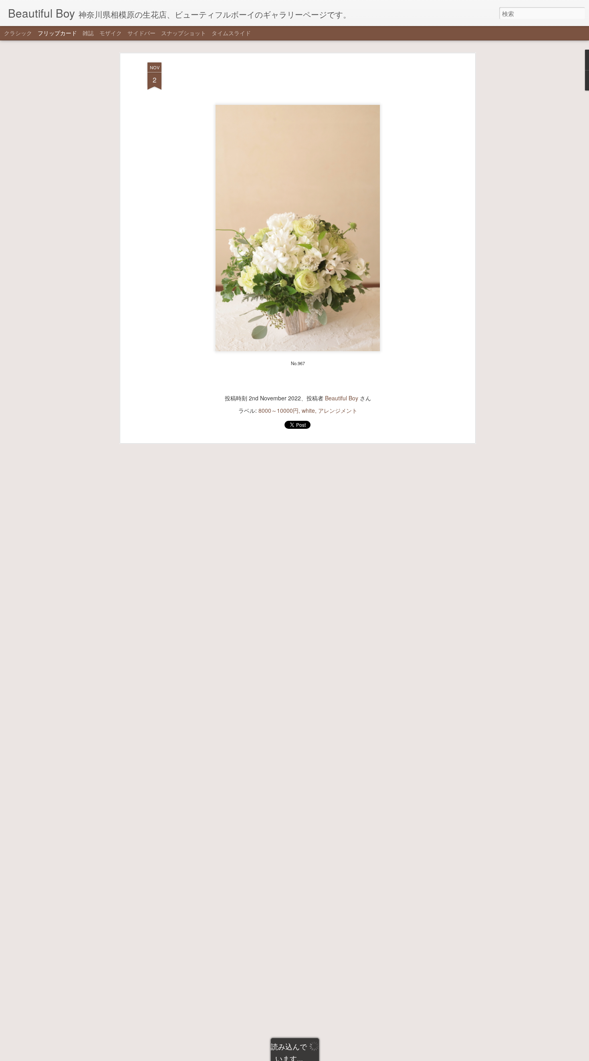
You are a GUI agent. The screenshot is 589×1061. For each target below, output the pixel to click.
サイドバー (141, 33)
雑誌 (88, 33)
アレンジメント (337, 410)
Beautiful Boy (341, 398)
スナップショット (183, 33)
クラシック (18, 33)
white (308, 410)
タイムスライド (231, 33)
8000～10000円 (278, 410)
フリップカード (57, 33)
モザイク (110, 33)
